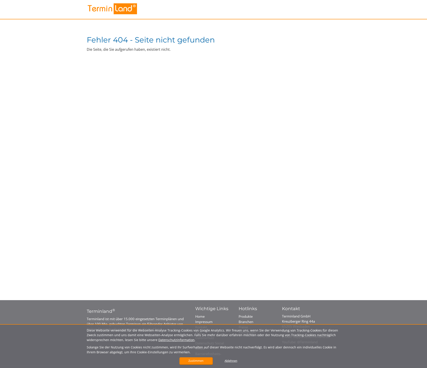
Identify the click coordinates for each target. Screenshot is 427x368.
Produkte (246, 316)
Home (200, 316)
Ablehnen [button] (231, 361)
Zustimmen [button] (195, 361)
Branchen (246, 321)
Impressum (204, 321)
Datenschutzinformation (176, 340)
